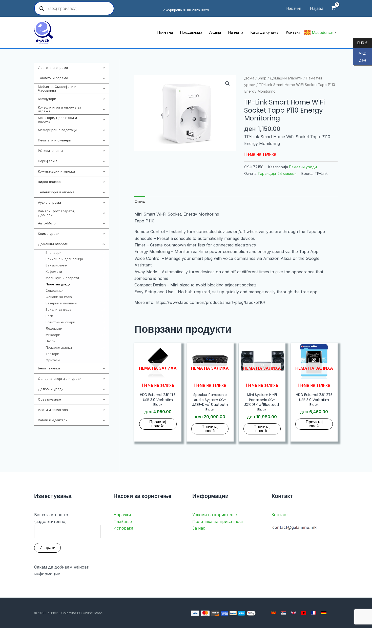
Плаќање (122, 521)
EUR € (360, 43)
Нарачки (122, 514)
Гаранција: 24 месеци (277, 173)
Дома (249, 78)
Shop (262, 78)
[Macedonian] (273, 612)
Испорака (123, 528)
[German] (323, 612)
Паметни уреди (303, 167)
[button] (227, 83)
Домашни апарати (286, 78)
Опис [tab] (139, 201)
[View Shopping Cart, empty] (333, 8)
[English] (293, 612)
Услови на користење (214, 514)
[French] (313, 612)
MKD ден (359, 57)
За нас (198, 528)
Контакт (280, 514)
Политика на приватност (218, 521)
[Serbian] (283, 612)
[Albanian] (303, 612)
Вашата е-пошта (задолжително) (51, 518)
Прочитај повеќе (157, 424)
